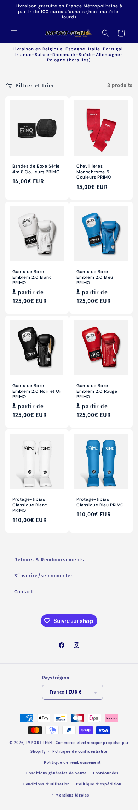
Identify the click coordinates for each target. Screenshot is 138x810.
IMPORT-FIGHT (40, 742)
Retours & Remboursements (49, 560)
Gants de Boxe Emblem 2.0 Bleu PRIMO (94, 277)
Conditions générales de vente (56, 773)
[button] (14, 33)
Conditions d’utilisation (46, 784)
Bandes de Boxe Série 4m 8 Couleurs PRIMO (36, 169)
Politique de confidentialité (80, 751)
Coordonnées (106, 773)
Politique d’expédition (98, 784)
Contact (23, 592)
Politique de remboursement (72, 762)
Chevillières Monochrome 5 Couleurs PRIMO (93, 172)
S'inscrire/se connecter (43, 576)
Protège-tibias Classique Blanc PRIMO (29, 505)
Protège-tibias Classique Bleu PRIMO (100, 502)
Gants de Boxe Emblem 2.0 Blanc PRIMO (32, 277)
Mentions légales (72, 795)
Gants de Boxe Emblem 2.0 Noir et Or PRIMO (37, 391)
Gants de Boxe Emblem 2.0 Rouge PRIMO (96, 391)
